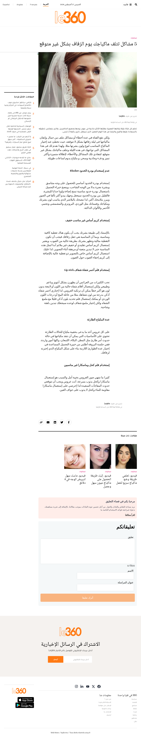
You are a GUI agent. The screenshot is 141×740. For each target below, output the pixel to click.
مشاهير (134, 718)
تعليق (130, 537)
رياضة (135, 715)
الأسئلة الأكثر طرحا (105, 702)
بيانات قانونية (106, 709)
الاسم (130, 570)
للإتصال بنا (107, 712)
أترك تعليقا (87, 597)
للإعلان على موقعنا (104, 705)
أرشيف (108, 715)
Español (6, 4)
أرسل (55, 659)
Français (33, 4)
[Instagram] (76, 686)
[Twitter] (93, 686)
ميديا (135, 712)
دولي (135, 721)
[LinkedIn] (82, 686)
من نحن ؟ (108, 699)
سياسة (134, 699)
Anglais (20, 4)
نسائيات (134, 38)
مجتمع (134, 705)
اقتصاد (134, 702)
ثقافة (135, 709)
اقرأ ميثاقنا (130, 515)
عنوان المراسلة (125, 582)
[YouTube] (87, 686)
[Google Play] (24, 705)
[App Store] (25, 699)
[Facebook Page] (99, 686)
